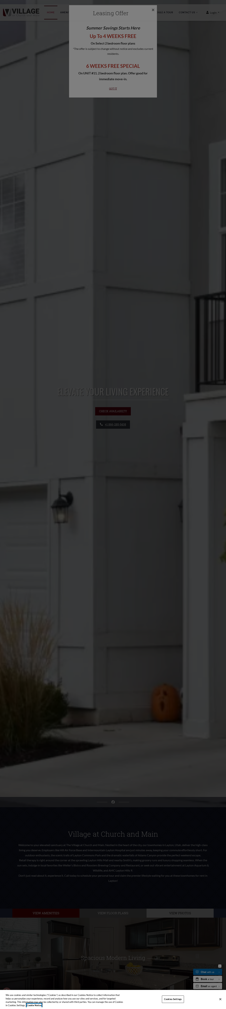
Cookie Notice (34, 1005)
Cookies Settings (173, 999)
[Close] (220, 999)
